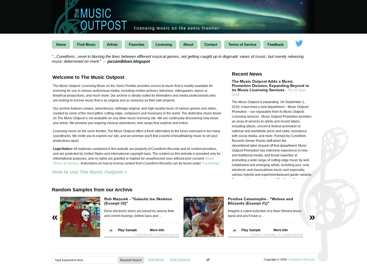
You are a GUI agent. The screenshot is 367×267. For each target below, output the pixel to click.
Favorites (136, 45)
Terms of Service (242, 45)
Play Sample (127, 230)
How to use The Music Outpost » (89, 172)
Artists (112, 45)
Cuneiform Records (301, 259)
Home (61, 45)
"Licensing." (211, 163)
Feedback (275, 45)
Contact (210, 45)
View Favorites (180, 259)
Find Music (86, 45)
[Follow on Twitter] (299, 44)
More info (157, 230)
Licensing (164, 45)
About (188, 45)
